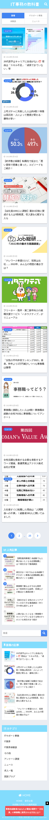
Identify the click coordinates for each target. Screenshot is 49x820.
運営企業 (29, 801)
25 (29, 535)
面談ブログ (9, 776)
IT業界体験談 (10, 747)
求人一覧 (8, 770)
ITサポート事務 (11, 736)
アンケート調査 (11, 759)
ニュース (8, 31)
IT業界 (7, 741)
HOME (26, 795)
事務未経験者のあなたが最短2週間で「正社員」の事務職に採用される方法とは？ (24, 811)
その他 (7, 753)
